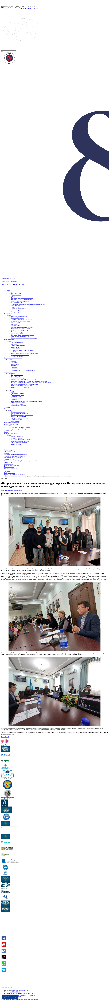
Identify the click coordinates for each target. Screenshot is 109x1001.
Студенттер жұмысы (17, 419)
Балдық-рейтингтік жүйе (18, 345)
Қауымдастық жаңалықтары (19, 442)
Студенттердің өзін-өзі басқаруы (20, 321)
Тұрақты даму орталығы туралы (20, 427)
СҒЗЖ (9, 390)
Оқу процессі (8, 372)
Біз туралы (7, 290)
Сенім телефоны (15, 421)
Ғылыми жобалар (16, 396)
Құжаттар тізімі (15, 325)
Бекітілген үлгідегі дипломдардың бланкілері (24, 379)
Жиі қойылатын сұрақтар (18, 332)
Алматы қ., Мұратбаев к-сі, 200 (21, 990)
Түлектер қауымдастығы (11, 433)
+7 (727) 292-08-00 (15, 992)
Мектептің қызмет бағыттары (19, 413)
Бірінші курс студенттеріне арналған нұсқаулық (25, 353)
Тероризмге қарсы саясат (11, 422)
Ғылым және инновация (11, 388)
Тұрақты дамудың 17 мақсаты (19, 429)
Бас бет (6, 432)
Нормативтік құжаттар (17, 318)
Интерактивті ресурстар (18, 402)
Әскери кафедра (15, 322)
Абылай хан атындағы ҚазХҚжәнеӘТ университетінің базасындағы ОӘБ (32, 382)
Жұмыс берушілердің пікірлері (20, 387)
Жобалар (13, 365)
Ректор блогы (8, 430)
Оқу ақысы (14, 324)
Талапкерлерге (8, 313)
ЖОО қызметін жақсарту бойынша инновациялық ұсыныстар (29, 381)
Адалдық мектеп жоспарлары (19, 418)
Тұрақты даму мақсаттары (18, 308)
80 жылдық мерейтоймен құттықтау (21, 439)
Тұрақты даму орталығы (11, 424)
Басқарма (10, 359)
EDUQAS (14, 367)
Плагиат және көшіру (17, 342)
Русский (30, 8)
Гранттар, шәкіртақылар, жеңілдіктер (21, 319)
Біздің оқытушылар (16, 376)
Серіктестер (14, 362)
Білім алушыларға (9, 339)
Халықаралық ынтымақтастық (13, 358)
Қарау (9, 315)
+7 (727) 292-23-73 (29, 993)
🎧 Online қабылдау (10, 997)
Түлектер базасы (16, 310)
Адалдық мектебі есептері (18, 416)
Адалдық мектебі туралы (18, 412)
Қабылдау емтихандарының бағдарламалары (24, 338)
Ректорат (13, 296)
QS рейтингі (14, 368)
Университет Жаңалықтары (14, 490)
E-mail (7, 737)
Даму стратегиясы (16, 295)
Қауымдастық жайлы (17, 436)
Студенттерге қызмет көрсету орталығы (22, 350)
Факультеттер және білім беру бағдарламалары (24, 384)
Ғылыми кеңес (15, 307)
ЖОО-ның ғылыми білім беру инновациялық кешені (26, 401)
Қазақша (24, 8)
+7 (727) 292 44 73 (31, 995)
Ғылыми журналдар (16, 399)
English (35, 8)
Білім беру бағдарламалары (19, 316)
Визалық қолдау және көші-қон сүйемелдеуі (24, 370)
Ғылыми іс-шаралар (16, 398)
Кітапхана (7, 407)
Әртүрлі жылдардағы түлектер (20, 441)
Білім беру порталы (16, 347)
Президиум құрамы (16, 438)
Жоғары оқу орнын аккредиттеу (20, 301)
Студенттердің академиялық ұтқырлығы (22, 335)
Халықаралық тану (16, 302)
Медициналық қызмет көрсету (20, 336)
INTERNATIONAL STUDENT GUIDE (22, 330)
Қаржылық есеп (15, 305)
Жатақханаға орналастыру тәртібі (20, 328)
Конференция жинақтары (18, 405)
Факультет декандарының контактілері (22, 298)
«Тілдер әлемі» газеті (17, 333)
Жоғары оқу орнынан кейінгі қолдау (21, 385)
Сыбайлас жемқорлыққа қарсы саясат (22, 415)
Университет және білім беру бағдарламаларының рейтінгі (28, 304)
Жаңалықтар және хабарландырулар (21, 299)
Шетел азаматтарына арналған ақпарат (22, 327)
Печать (3, 737)
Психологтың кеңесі (17, 356)
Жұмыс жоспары (16, 444)
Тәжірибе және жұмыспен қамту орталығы (23, 352)
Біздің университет (13, 291)
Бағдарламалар (15, 364)
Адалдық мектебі (9, 409)
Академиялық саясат (17, 375)
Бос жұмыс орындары (17, 312)
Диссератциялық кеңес (17, 395)
